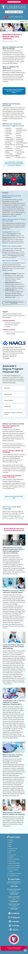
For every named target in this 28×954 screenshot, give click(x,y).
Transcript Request (14, 859)
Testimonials (12, 850)
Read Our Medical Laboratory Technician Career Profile (14, 303)
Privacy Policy (12, 855)
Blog (10, 846)
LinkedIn (15, 921)
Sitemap (11, 857)
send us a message (18, 518)
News (10, 844)
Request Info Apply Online (15, 12)
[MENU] (25, 21)
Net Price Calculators (14, 865)
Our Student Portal (14, 876)
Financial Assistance (14, 863)
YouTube (15, 925)
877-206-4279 (7, 518)
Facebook (15, 913)
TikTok (15, 929)
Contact (11, 840)
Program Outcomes (14, 867)
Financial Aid (12, 861)
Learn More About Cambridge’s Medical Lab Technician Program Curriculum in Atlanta (14, 163)
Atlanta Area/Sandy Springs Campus (15, 332)
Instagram (15, 917)
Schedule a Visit (13, 848)
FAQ (10, 853)
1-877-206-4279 (15, 17)
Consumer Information (15, 873)
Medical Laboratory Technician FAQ (14, 497)
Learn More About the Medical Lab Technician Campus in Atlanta (15, 91)
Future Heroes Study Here (14, 1)
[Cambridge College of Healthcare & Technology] (14, 7)
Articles (11, 842)
